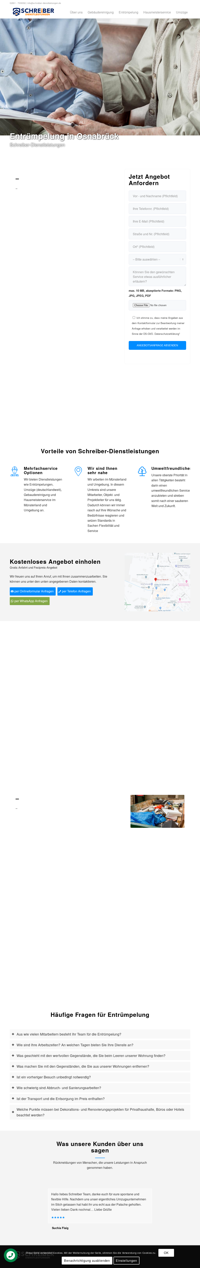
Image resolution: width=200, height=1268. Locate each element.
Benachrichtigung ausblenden (87, 1260)
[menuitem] (76, 12)
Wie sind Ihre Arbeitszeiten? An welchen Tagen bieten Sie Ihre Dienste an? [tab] (75, 1044)
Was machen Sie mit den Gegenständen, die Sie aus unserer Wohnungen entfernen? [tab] (83, 1066)
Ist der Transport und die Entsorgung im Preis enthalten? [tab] (61, 1098)
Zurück (139, 811)
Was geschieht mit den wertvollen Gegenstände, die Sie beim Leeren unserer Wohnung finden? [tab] (91, 1055)
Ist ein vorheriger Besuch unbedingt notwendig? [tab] (54, 1076)
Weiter (175, 811)
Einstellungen (126, 1260)
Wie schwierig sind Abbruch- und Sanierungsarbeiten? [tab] (59, 1087)
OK (166, 1252)
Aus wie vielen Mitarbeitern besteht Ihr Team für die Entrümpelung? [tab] (69, 1034)
